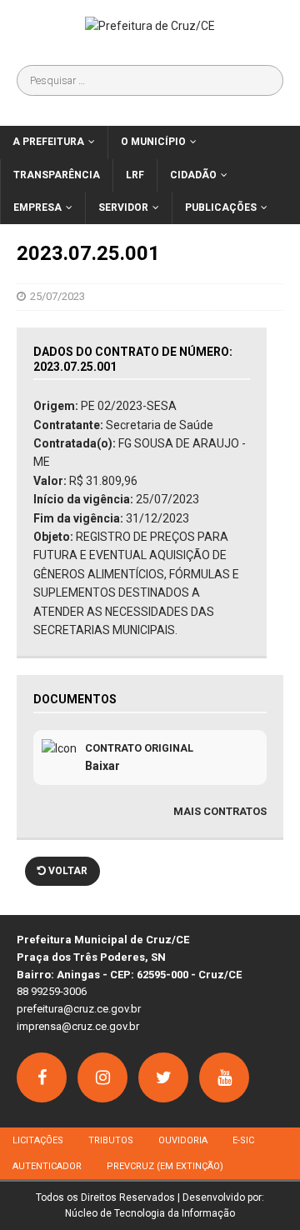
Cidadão (193, 175)
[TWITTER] (163, 1077)
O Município (153, 142)
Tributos (110, 1140)
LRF (135, 175)
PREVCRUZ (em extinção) (165, 1166)
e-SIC (243, 1140)
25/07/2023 (57, 296)
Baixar (102, 765)
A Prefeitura (48, 142)
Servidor (123, 207)
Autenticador (47, 1166)
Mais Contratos (220, 811)
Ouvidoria (183, 1140)
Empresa (37, 207)
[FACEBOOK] (42, 1077)
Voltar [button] (67, 871)
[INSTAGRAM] (103, 1077)
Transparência (56, 175)
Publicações (221, 207)
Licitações (37, 1140)
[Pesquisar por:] (150, 80)
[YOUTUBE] (224, 1077)
